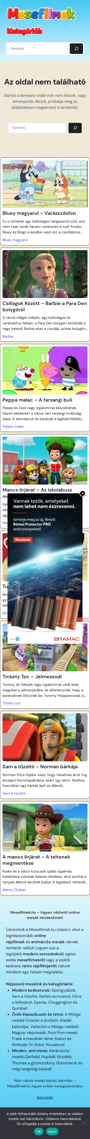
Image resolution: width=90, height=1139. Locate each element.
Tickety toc (11, 703)
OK (38, 1131)
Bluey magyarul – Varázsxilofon (39, 213)
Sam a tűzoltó (14, 793)
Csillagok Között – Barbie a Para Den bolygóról (44, 306)
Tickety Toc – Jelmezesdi (32, 677)
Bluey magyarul (15, 240)
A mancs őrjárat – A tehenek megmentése (36, 860)
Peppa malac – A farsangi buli (37, 400)
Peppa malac (13, 426)
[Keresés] (76, 48)
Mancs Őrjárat (14, 890)
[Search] (75, 128)
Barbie (7, 336)
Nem (52, 1131)
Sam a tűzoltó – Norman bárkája (40, 767)
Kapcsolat (45, 1097)
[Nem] (83, 1123)
